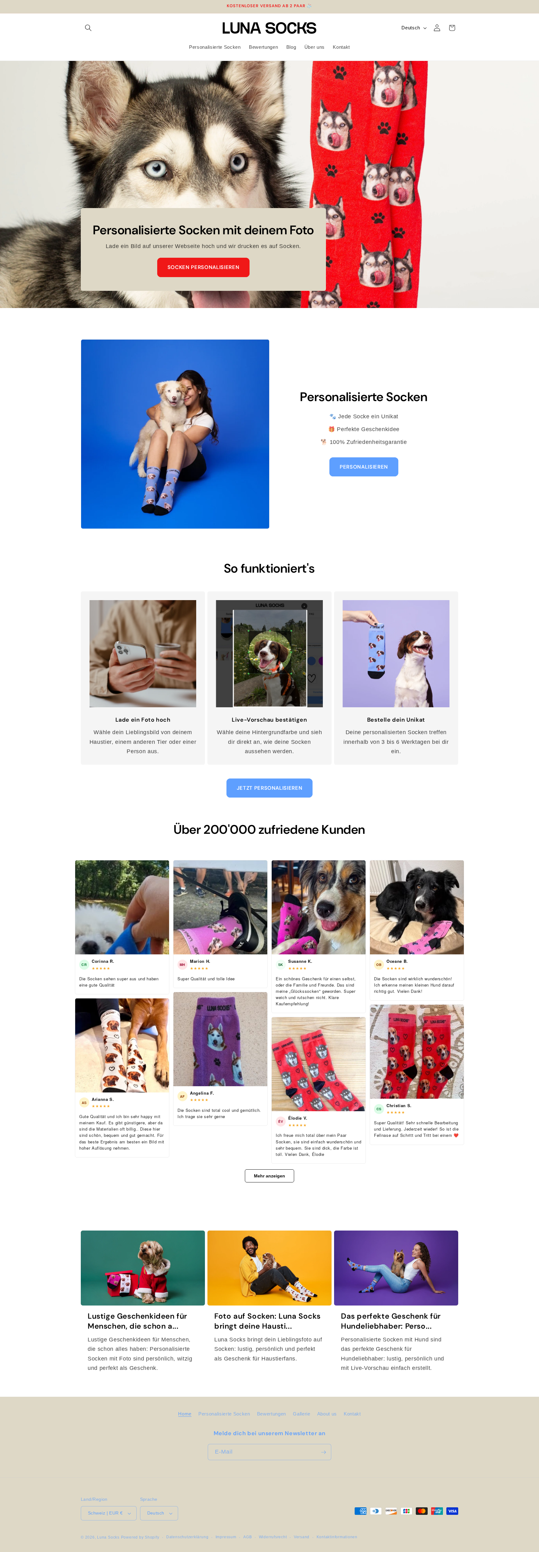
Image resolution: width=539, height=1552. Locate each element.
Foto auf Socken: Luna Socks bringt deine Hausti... (267, 1321)
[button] (88, 27)
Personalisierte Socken (224, 1413)
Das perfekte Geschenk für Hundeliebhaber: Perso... (391, 1321)
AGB (247, 1537)
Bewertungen (271, 1413)
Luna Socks (108, 1537)
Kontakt (352, 1413)
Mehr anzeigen (269, 1175)
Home (185, 1413)
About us (327, 1413)
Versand (301, 1537)
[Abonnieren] (323, 1452)
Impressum (226, 1537)
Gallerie (301, 1413)
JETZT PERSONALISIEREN (270, 788)
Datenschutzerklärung (187, 1537)
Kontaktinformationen (337, 1537)
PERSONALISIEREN (364, 467)
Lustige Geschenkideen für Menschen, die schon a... (137, 1321)
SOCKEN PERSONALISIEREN (204, 267)
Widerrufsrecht (273, 1537)
